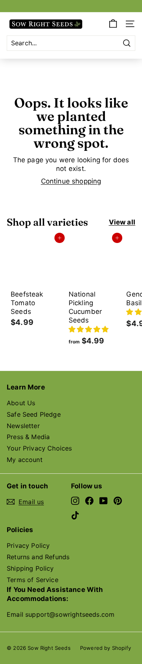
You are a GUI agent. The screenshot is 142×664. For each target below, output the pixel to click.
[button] (89, 329)
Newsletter (23, 426)
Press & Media (28, 437)
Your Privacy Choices (39, 448)
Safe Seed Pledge (34, 414)
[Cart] (113, 23)
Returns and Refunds (38, 557)
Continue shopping (71, 181)
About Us (21, 403)
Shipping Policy (30, 568)
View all (122, 222)
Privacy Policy (28, 545)
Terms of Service (32, 580)
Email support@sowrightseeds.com (60, 614)
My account (25, 460)
